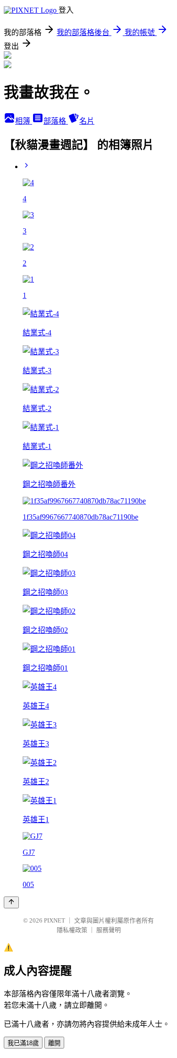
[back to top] (11, 902)
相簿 (23, 121)
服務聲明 (108, 929)
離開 (54, 1043)
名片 (86, 121)
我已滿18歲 (23, 1043)
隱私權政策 (72, 929)
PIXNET (54, 920)
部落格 (55, 121)
